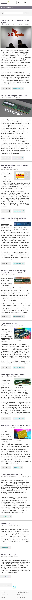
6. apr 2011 (11, 325)
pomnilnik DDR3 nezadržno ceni (5, 384)
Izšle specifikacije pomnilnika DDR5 (14, 95)
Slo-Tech (3, 50)
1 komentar (16, 467)
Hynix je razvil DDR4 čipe (10, 324)
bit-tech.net (4, 278)
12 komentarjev (17, 418)
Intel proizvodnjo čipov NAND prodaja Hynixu (15, 21)
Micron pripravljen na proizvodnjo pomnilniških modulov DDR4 (13, 272)
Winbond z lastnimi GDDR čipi (12, 474)
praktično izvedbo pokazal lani (15, 183)
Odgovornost (4, 595)
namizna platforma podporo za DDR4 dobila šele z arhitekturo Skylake (14, 246)
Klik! (27, 570)
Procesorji (20, 220)
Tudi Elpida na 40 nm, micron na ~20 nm (15, 425)
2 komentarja (4, 547)
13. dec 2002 (9, 525)
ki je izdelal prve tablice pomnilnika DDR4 (15, 391)
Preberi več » (5, 211)
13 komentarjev (17, 316)
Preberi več (4, 88)
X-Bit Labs (18, 340)
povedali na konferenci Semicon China (11, 188)
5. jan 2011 (8, 376)
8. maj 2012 (8, 274)
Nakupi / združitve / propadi (22, 24)
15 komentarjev (16, 88)
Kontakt (3, 597)
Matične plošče (20, 525)
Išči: (2, 13)
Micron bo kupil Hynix (9, 555)
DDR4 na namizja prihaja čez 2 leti (13, 218)
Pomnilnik (18, 97)
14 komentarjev (17, 211)
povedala (7, 444)
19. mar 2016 (9, 169)
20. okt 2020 (8, 24)
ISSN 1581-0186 (21, 597)
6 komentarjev (4, 516)
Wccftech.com (25, 229)
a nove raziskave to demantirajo (20, 186)
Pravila (3, 592)
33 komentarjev (17, 367)
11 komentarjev (16, 158)
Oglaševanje (20, 595)
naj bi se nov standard (15, 298)
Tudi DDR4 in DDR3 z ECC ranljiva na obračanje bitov (14, 166)
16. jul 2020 (8, 97)
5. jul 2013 (11, 220)
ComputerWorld (20, 387)
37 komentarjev (17, 263)
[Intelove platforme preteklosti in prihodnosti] (22, 224)
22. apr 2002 (6, 556)
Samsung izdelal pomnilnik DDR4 (13, 374)
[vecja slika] (16, 37)
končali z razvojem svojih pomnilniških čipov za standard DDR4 (7, 335)
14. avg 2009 (11, 476)
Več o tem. (4, 543)
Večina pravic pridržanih (22, 592)
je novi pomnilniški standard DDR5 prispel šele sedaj (15, 121)
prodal (6, 52)
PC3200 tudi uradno (8, 524)
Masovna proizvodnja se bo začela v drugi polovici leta (15, 294)
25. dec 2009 (11, 427)
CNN (2, 560)
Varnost (18, 169)
